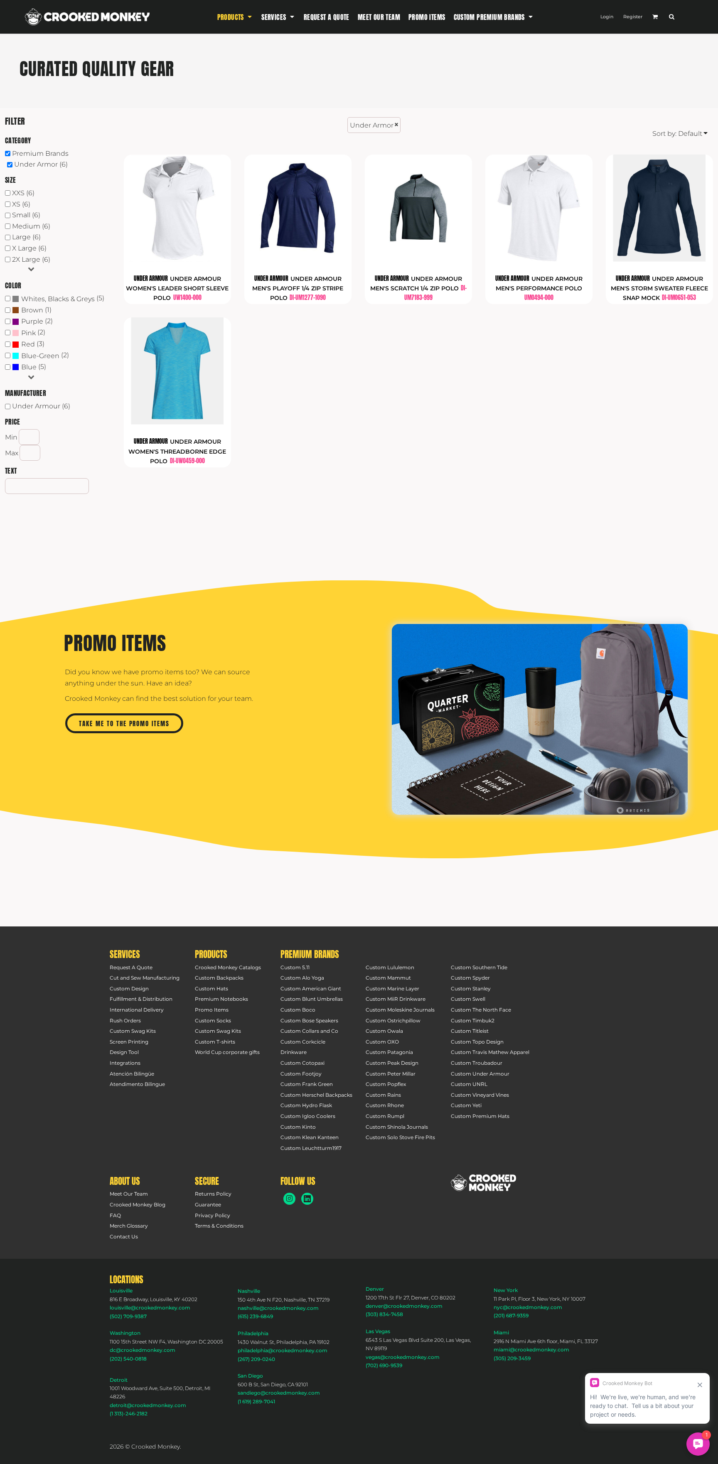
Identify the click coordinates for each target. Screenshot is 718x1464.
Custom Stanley (471, 988)
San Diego (250, 1376)
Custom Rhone (385, 1105)
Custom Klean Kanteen (309, 1137)
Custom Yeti (466, 1105)
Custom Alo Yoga (302, 978)
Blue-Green (40, 356)
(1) (36, 310)
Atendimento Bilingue (137, 1084)
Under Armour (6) (41, 406)
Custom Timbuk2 (472, 1020)
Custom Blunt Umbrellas (311, 999)
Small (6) (26, 215)
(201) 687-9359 (511, 1315)
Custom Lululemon (390, 967)
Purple (32, 321)
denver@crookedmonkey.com (404, 1306)
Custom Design (129, 988)
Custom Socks (213, 1020)
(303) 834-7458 (384, 1314)
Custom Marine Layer (392, 988)
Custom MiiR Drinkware (395, 999)
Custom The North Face (481, 1010)
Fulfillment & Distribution (141, 999)
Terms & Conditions (219, 1226)
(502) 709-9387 (128, 1316)
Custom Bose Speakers (309, 1020)
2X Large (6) (31, 259)
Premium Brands (40, 153)
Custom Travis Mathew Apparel (490, 1052)
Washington (125, 1333)
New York (506, 1290)
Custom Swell (468, 999)
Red (28, 344)
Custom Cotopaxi (302, 1063)
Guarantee (208, 1204)
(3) (32, 344)
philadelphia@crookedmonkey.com (282, 1350)
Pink (28, 333)
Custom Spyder (470, 978)
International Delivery (137, 1010)
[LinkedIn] (307, 1199)
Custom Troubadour (476, 1063)
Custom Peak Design (392, 1063)
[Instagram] (289, 1199)
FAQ (115, 1215)
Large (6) (26, 237)
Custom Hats (211, 988)
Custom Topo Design (477, 1042)
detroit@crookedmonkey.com (148, 1405)
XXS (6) (23, 193)
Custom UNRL (469, 1084)
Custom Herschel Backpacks (316, 1095)
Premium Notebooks (221, 999)
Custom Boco (297, 1010)
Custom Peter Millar (391, 1074)
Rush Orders (125, 1020)
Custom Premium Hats (480, 1116)
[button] (235, 17)
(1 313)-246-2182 (129, 1413)
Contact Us (124, 1236)
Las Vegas (378, 1331)
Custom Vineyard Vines (480, 1095)
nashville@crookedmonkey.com (278, 1308)
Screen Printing (129, 1042)
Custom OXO (382, 1042)
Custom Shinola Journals (397, 1127)
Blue (29, 367)
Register (632, 17)
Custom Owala (384, 1031)
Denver (375, 1289)
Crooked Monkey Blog (137, 1204)
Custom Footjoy (301, 1074)
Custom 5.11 (295, 967)
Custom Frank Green (306, 1084)
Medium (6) (31, 226)
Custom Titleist (470, 1031)
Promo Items (212, 1010)
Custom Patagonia (389, 1052)
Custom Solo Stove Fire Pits (400, 1137)
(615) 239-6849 (255, 1316)
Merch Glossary (129, 1226)
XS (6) (21, 204)
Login (606, 17)
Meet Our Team (129, 1194)
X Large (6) (29, 248)
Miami (501, 1332)
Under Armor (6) (41, 164)
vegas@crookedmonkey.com (403, 1357)
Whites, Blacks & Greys (58, 299)
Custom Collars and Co (309, 1031)
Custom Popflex (386, 1084)
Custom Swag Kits (133, 1031)
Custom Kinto (298, 1127)
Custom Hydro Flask (306, 1105)
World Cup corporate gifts (227, 1052)
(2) (37, 321)
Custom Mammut (388, 978)
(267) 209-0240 (256, 1359)
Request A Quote (131, 967)
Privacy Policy (212, 1215)
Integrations (125, 1063)
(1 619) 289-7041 (256, 1401)
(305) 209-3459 (512, 1358)
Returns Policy (213, 1194)
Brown (32, 310)
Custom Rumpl (385, 1116)
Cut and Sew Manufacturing (145, 978)
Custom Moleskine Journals (400, 1010)
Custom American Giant (310, 988)
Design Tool (124, 1052)
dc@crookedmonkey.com (142, 1350)
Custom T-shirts (215, 1042)
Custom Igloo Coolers (307, 1116)
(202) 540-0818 (128, 1359)
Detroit (119, 1380)
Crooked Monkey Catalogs (228, 967)
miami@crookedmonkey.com (531, 1349)
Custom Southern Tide (479, 967)
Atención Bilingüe (132, 1074)
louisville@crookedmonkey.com (150, 1307)
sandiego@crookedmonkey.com (279, 1393)
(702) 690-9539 (384, 1365)
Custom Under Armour (480, 1074)
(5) (62, 298)
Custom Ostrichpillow (393, 1020)
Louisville (121, 1290)
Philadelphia (253, 1333)
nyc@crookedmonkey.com (528, 1307)
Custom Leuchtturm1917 (311, 1148)
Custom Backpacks (219, 978)
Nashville (249, 1291)
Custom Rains (383, 1095)
